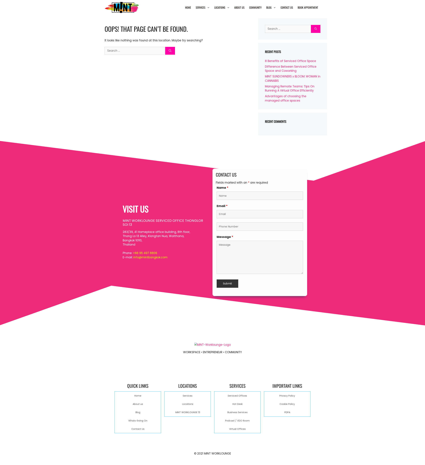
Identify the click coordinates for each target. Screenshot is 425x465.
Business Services (237, 412)
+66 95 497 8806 (145, 253)
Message (225, 237)
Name (222, 188)
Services (200, 7)
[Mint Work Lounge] (122, 7)
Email (222, 206)
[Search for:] (135, 51)
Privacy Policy (287, 395)
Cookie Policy (287, 404)
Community (255, 7)
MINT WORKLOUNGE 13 (187, 412)
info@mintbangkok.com (150, 257)
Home (188, 7)
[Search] (170, 51)
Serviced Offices (237, 395)
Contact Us (287, 7)
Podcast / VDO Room (237, 420)
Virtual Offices (237, 429)
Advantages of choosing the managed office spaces (285, 98)
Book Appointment (308, 7)
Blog (269, 7)
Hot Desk (237, 404)
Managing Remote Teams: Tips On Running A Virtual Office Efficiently (289, 88)
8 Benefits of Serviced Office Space (290, 61)
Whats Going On (137, 420)
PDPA (287, 412)
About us (239, 7)
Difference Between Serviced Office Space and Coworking (290, 69)
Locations (219, 7)
